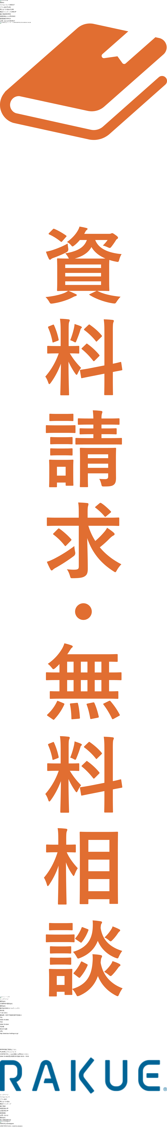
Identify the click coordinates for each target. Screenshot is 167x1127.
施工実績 (5, 14)
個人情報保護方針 (5, 1120)
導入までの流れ (7, 9)
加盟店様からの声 (7, 16)
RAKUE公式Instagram (7, 1123)
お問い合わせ (7, 21)
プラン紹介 (5, 7)
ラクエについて (7, 5)
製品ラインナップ (8, 12)
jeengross (20, 1126)
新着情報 (5, 19)
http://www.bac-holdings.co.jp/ (9, 1033)
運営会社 (3, 1118)
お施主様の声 (4, 1111)
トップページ (4, 999)
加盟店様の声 (4, 1108)
